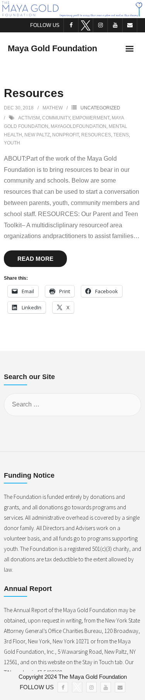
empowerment (90, 118)
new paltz (37, 135)
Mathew (53, 108)
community (56, 118)
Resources (34, 93)
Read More (35, 258)
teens (121, 135)
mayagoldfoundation (78, 126)
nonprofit (65, 135)
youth (12, 143)
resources (96, 135)
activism (29, 118)
